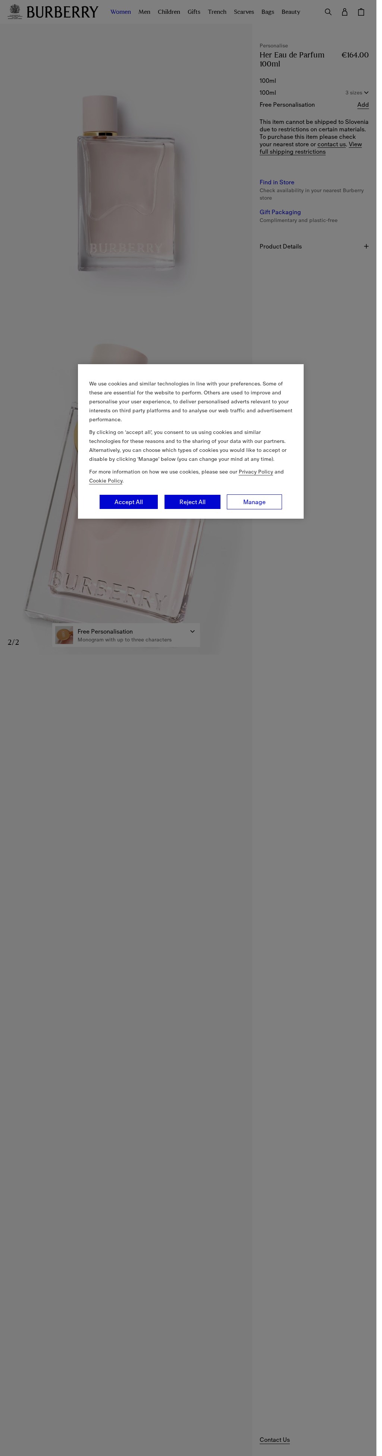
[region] (191, 441)
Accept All (129, 501)
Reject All (192, 501)
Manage (254, 501)
